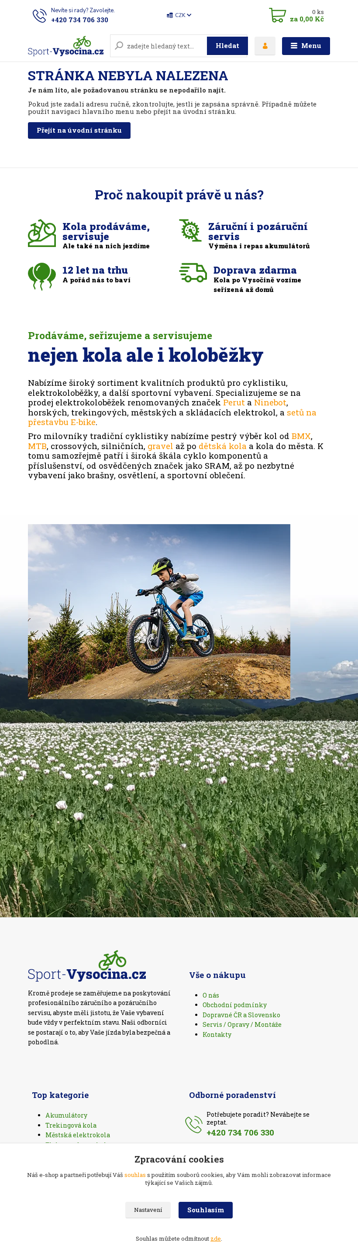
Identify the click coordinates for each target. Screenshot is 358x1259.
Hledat (227, 45)
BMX (301, 435)
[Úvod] (65, 46)
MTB (37, 445)
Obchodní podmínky (235, 1005)
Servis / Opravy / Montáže (242, 1024)
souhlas (135, 1175)
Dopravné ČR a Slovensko (241, 1015)
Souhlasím (205, 1209)
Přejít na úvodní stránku (79, 130)
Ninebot (270, 402)
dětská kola (223, 445)
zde (215, 1238)
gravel (160, 445)
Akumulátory (66, 1115)
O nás (211, 995)
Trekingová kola (70, 1125)
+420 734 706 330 (79, 19)
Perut (234, 402)
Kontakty (217, 1034)
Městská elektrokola (77, 1135)
